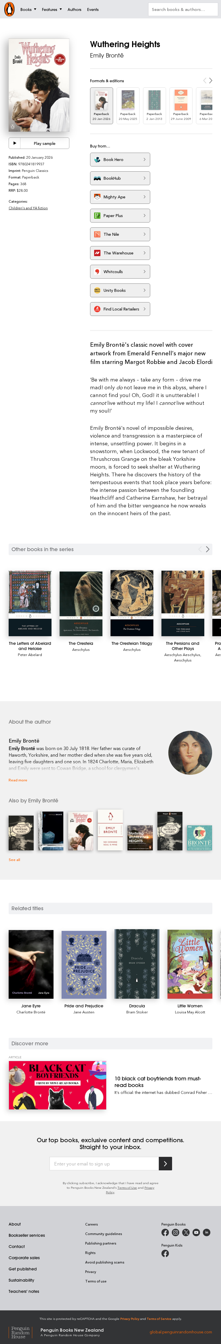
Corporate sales (24, 1257)
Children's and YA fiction (28, 207)
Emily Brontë (107, 55)
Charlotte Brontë (30, 1012)
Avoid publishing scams (104, 1262)
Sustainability (21, 1280)
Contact (17, 1246)
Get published (23, 1269)
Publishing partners (100, 1243)
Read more (18, 780)
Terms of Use (127, 1187)
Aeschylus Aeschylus (182, 654)
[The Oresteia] (81, 604)
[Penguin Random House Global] (25, 1331)
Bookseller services (27, 1235)
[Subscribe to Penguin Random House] (165, 1163)
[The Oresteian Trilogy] (131, 603)
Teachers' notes (24, 1291)
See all (14, 859)
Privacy (90, 1271)
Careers (91, 1224)
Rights (90, 1252)
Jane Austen (83, 1012)
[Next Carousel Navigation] (207, 549)
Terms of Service (159, 1318)
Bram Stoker (137, 1012)
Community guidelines (103, 1233)
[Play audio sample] (14, 143)
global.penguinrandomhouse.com (181, 1332)
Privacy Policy (129, 1318)
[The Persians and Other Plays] (182, 603)
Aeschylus (81, 649)
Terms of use (95, 1281)
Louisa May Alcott (190, 1012)
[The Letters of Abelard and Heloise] (30, 603)
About (15, 1224)
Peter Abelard (30, 654)
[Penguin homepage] (9, 9)
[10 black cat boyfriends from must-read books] (57, 1085)
